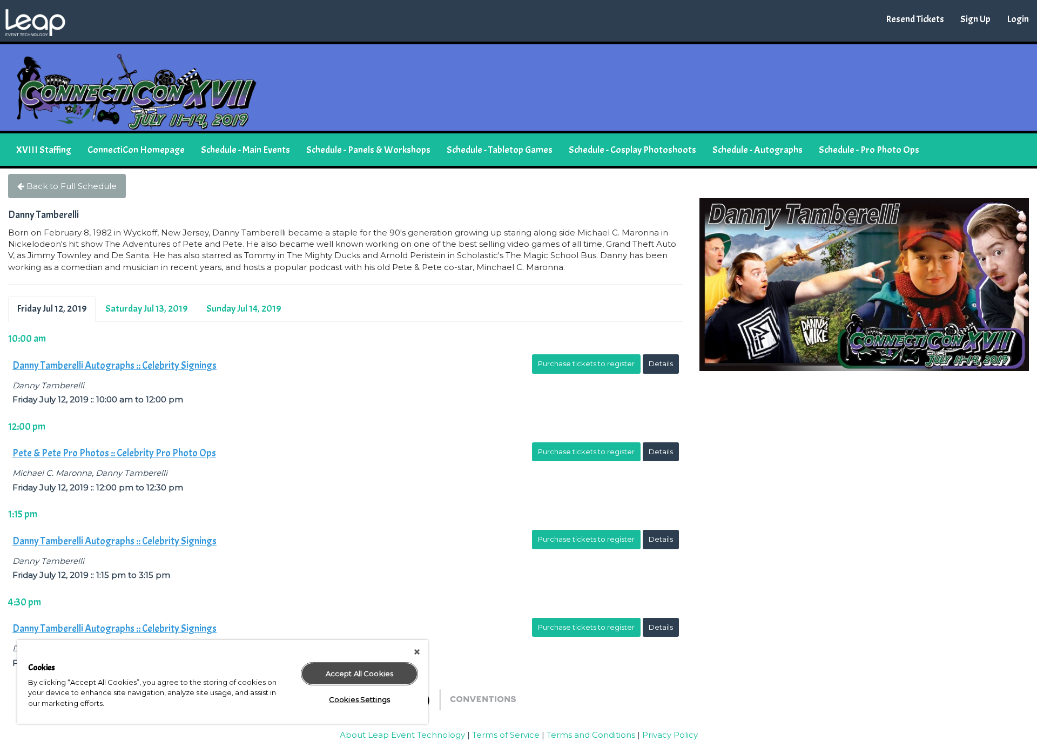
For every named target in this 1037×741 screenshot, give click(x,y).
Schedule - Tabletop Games (500, 150)
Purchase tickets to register (586, 363)
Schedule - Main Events (245, 150)
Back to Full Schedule (70, 186)
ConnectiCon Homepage (136, 150)
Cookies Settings (359, 699)
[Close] (417, 652)
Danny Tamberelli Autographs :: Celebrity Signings (114, 365)
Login (1018, 19)
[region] (222, 682)
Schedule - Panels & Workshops (368, 150)
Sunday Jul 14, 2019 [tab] (243, 308)
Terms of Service (506, 735)
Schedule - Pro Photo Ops (869, 150)
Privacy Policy (670, 735)
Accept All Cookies (359, 673)
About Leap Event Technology (402, 735)
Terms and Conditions (591, 735)
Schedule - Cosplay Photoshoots (632, 150)
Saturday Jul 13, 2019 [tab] (146, 308)
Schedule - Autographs (757, 150)
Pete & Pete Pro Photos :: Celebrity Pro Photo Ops (114, 453)
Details (661, 363)
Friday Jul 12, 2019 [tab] (52, 308)
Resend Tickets (915, 19)
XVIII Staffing (43, 150)
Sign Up (975, 19)
